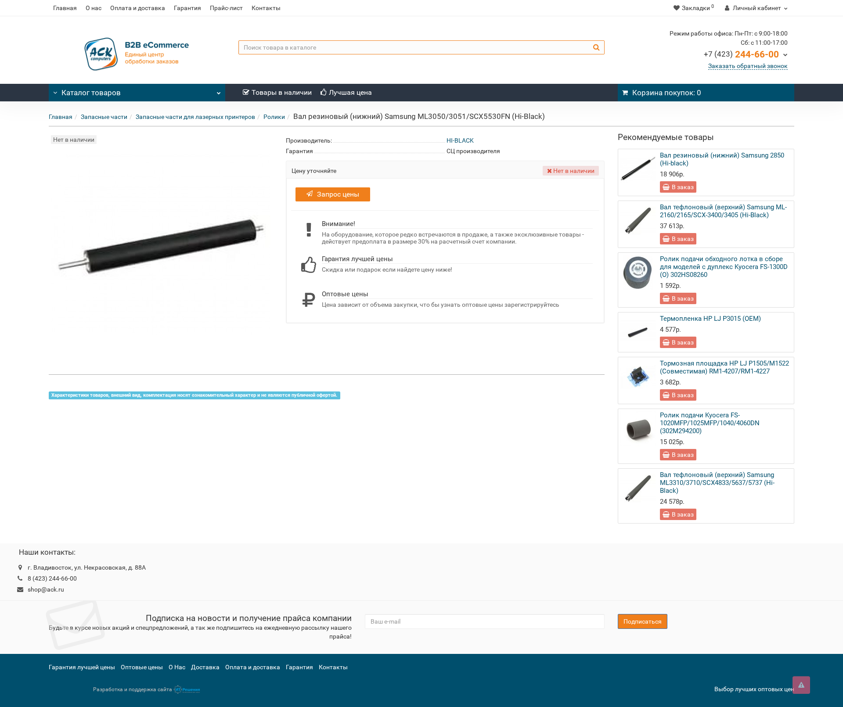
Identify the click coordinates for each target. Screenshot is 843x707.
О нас (93, 7)
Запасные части (104, 116)
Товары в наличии (282, 92)
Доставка (205, 667)
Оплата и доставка (137, 7)
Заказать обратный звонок (748, 65)
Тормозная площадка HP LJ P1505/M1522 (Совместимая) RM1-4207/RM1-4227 (724, 367)
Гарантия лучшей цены (82, 667)
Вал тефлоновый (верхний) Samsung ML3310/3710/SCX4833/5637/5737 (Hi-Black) (717, 483)
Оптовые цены (142, 667)
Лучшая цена (350, 92)
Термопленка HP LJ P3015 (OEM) (710, 319)
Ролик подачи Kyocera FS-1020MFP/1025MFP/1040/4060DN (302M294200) (710, 423)
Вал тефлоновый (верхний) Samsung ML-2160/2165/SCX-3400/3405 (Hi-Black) (723, 211)
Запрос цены (338, 194)
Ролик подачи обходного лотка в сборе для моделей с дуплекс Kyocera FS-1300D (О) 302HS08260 (724, 267)
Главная (65, 7)
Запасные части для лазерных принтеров (195, 116)
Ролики (274, 116)
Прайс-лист (226, 7)
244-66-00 (741, 54)
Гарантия (187, 7)
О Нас (177, 667)
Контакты (266, 7)
